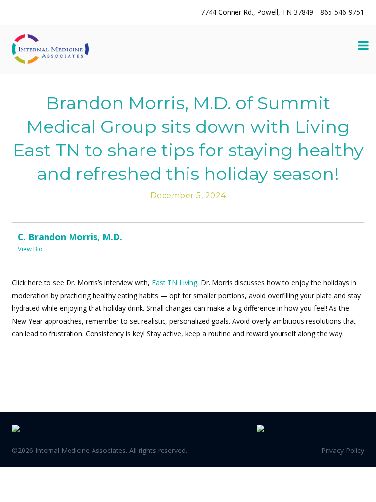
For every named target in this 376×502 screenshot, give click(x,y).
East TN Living (174, 282)
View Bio (30, 248)
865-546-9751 (342, 12)
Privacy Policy (342, 450)
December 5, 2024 (188, 195)
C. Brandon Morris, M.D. (70, 237)
